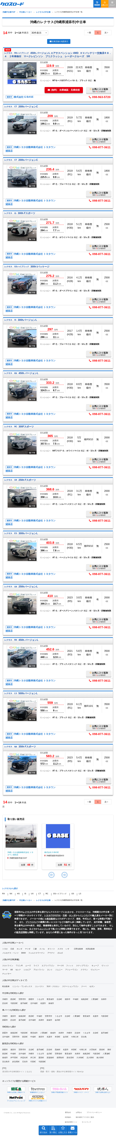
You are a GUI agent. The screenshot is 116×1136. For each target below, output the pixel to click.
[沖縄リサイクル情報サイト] (38, 1097)
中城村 (75, 999)
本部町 (57, 1037)
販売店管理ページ (71, 1122)
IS (25, 894)
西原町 (13, 999)
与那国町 (42, 1062)
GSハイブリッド (60, 894)
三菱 (35, 949)
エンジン (44, 929)
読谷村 (5, 1003)
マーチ (5, 970)
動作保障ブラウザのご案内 (85, 1117)
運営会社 (68, 1112)
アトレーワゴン (71, 970)
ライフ (36, 966)
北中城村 (34, 1003)
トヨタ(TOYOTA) (52, 915)
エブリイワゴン (48, 966)
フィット (69, 966)
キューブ (95, 966)
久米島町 (80, 1058)
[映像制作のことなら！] (38, 1089)
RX (3, 894)
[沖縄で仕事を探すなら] (103, 1089)
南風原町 (84, 999)
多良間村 (15, 1062)
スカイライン (7, 966)
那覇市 (31, 999)
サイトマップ (86, 1122)
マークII (60, 966)
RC (47, 894)
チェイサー (6, 974)
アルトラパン (39, 970)
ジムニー (59, 970)
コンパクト (39, 986)
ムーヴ (28, 966)
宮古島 (84, 1037)
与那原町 (14, 1003)
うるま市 (40, 999)
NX (11, 894)
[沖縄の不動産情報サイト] (59, 1089)
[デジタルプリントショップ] (16, 1097)
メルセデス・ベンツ (10, 953)
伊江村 (33, 1058)
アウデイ (51, 953)
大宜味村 (93, 1050)
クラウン (84, 970)
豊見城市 (50, 999)
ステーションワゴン (70, 986)
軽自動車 (51, 918)
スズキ (60, 949)
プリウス (30, 922)
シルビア (27, 970)
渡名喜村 (70, 1058)
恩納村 (57, 1050)
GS (72, 894)
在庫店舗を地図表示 (60, 41)
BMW (23, 953)
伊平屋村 (14, 1058)
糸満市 (103, 999)
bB (11, 970)
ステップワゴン (82, 966)
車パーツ (56, 929)
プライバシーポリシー (94, 1112)
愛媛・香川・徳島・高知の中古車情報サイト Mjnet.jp (62, 1072)
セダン (92, 986)
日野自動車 (78, 949)
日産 (65, 915)
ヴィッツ (105, 966)
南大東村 (100, 1058)
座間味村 (60, 1058)
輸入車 (95, 915)
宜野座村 (58, 1054)
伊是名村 (24, 1058)
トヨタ (5, 949)
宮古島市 (6, 1062)
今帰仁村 (74, 1037)
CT (39, 894)
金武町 (57, 1020)
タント (50, 970)
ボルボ (60, 953)
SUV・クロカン (53, 986)
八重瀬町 (94, 999)
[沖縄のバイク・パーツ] (81, 1089)
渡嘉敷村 (50, 1058)
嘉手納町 (24, 1003)
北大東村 (90, 1058)
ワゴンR (19, 966)
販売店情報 (21, 932)
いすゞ (68, 949)
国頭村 (102, 1050)
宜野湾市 (22, 999)
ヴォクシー (95, 970)
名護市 (43, 1003)
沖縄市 (5, 999)
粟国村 (41, 1058)
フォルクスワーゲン (36, 953)
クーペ (84, 986)
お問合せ (79, 1112)
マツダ (27, 949)
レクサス (27, 912)
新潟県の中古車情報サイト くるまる (17, 1072)
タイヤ (32, 929)
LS (80, 894)
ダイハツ (51, 949)
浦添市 (67, 999)
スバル (42, 949)
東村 (109, 1050)
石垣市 (25, 1062)
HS (18, 894)
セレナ (18, 970)
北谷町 (59, 999)
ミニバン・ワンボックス (22, 986)
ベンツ (83, 915)
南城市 (51, 1003)
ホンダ (72, 915)
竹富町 (33, 1062)
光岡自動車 (90, 949)
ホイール (23, 929)
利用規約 (68, 1117)
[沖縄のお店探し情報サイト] (16, 1089)
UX (32, 894)
